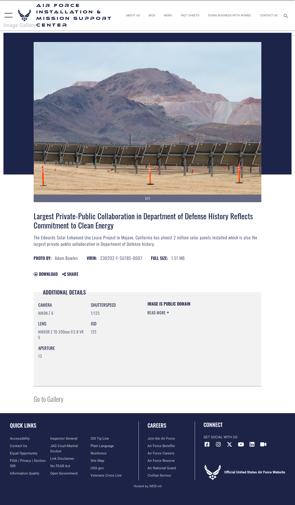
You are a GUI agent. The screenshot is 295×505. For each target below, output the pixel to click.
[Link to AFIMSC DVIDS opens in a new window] (263, 444)
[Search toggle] (287, 15)
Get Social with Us (220, 437)
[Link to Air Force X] (229, 444)
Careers (157, 425)
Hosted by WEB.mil (148, 486)
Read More (157, 313)
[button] (7, 15)
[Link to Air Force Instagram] (218, 444)
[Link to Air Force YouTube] (240, 444)
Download (48, 274)
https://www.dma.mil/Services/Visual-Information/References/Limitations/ (189, 351)
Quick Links (23, 425)
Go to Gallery (48, 399)
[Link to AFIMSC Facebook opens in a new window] (207, 444)
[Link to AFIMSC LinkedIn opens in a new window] (252, 444)
